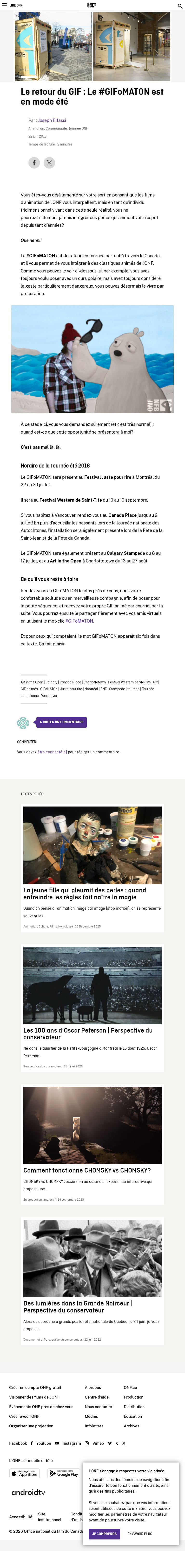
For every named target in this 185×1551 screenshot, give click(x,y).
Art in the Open (32, 682)
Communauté (56, 128)
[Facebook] (34, 163)
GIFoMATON (49, 689)
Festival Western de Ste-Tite (129, 682)
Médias (91, 1416)
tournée (133, 689)
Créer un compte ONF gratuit (35, 1387)
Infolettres (94, 1426)
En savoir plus (139, 1534)
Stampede (117, 689)
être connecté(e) (52, 752)
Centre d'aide (97, 1397)
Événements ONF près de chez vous (41, 1407)
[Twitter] (49, 163)
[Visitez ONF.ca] (100, 5)
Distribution (134, 1407)
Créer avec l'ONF (24, 1416)
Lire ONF (15, 5)
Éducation (133, 1416)
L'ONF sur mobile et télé (31, 1460)
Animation (36, 128)
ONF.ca (130, 1387)
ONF (103, 689)
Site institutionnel (49, 1517)
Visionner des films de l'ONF (34, 1397)
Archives (131, 1426)
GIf (155, 682)
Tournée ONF (78, 128)
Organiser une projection (31, 1426)
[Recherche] (180, 6)
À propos (93, 1387)
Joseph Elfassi (52, 120)
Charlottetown (95, 682)
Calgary (51, 682)
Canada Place (70, 682)
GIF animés (29, 689)
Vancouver (49, 696)
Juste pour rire (71, 689)
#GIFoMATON (79, 621)
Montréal (91, 689)
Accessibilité (20, 1517)
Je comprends (104, 1534)
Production (133, 1397)
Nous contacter (98, 1407)
